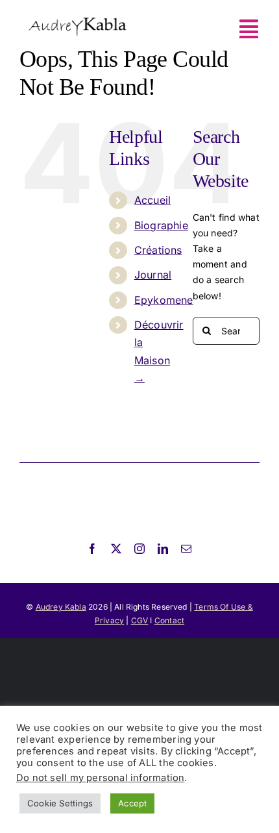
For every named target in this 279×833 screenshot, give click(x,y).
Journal (152, 274)
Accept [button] (132, 803)
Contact (169, 620)
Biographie (161, 225)
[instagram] (139, 548)
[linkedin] (163, 548)
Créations (158, 249)
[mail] (186, 548)
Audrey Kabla (61, 607)
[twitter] (116, 548)
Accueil (152, 199)
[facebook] (92, 548)
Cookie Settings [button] (60, 803)
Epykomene (163, 299)
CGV (140, 620)
